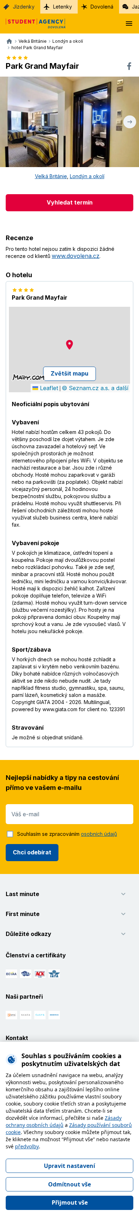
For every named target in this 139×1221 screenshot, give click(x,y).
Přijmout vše (70, 1202)
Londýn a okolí (87, 176)
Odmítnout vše (69, 1184)
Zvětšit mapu (69, 373)
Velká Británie (51, 176)
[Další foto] (129, 122)
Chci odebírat (32, 852)
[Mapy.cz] (28, 377)
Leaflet (48, 388)
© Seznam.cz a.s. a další (95, 388)
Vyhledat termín (70, 202)
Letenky (62, 7)
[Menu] (129, 23)
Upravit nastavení (69, 1166)
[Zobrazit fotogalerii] (69, 122)
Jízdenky (24, 7)
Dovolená (102, 7)
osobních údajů (99, 834)
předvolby (27, 1146)
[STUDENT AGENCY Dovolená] (33, 24)
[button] (69, 345)
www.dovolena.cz (75, 255)
